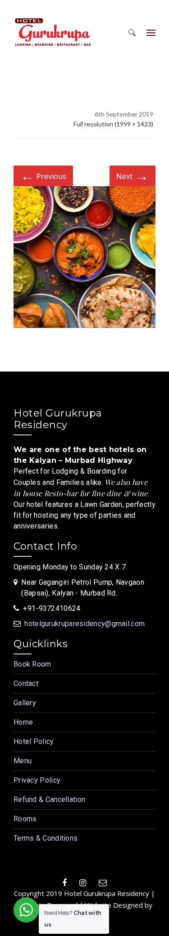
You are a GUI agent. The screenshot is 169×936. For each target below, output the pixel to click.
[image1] (84, 258)
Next (132, 175)
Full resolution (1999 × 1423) (113, 124)
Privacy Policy (37, 780)
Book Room (32, 664)
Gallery (25, 703)
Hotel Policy (34, 741)
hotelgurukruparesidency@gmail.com (84, 623)
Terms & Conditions (46, 838)
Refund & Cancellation (49, 799)
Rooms (25, 819)
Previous (43, 175)
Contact (26, 683)
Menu (23, 761)
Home (23, 722)
